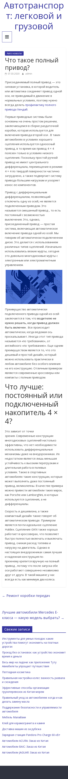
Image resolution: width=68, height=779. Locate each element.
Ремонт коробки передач (26, 595)
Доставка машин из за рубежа (21, 729)
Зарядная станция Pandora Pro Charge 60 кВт (31, 735)
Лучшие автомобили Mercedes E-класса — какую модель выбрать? (33, 615)
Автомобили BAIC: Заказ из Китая (24, 746)
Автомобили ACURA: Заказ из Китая (25, 740)
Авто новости (14, 53)
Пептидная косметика (16, 672)
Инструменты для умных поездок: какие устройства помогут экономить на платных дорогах (30, 642)
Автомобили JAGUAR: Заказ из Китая (25, 752)
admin (28, 73)
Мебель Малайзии (14, 717)
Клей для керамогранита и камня (23, 723)
